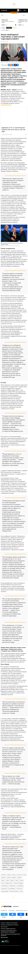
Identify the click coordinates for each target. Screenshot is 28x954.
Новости (14, 874)
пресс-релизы (4, 926)
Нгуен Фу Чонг (19, 888)
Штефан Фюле (12, 885)
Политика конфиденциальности (8, 928)
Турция (17, 880)
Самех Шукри (4, 888)
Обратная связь (4, 937)
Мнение (8, 874)
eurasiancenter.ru (6, 105)
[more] (25, 134)
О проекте (3, 922)
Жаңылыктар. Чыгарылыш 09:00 (8, 22)
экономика (19, 874)
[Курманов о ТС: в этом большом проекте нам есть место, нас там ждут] (14, 116)
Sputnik (3, 62)
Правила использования (11, 922)
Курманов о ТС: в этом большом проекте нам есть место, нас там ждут (13, 129)
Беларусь (14, 877)
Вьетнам (12, 880)
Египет (2, 883)
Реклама (16, 924)
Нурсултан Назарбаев (18, 883)
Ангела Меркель (4, 885)
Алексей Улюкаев (4, 891)
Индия (7, 880)
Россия (21, 891)
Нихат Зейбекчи (20, 885)
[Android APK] (5, 941)
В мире (24, 874)
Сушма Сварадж (11, 888)
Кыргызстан (4, 910)
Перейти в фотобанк (16, 62)
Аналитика (3, 874)
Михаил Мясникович (14, 891)
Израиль (21, 880)
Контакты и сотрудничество (7, 924)
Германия (19, 877)
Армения (9, 877)
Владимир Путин (9, 883)
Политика (11, 910)
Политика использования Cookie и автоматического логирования (9, 931)
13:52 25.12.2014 (4, 41)
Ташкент (3, 880)
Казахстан (3, 877)
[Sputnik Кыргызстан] (4, 11)
